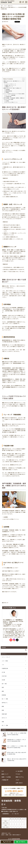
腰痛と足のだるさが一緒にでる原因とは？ (13, 88)
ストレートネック (6, 657)
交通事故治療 (5, 668)
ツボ (3, 664)
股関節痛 (4, 695)
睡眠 (3, 691)
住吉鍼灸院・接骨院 (6, 2)
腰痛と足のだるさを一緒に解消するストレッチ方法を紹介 (14, 81)
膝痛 (3, 710)
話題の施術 (4, 714)
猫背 (3, 687)
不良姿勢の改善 (8, 96)
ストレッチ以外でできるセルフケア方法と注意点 (14, 93)
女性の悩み (4, 676)
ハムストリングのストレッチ (11, 84)
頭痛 (3, 721)
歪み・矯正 (4, 683)
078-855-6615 (15, 791)
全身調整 (7, 100)
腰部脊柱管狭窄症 (9, 91)
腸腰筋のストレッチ (9, 86)
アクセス (18, 774)
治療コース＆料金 (6, 777)
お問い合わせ (19, 783)
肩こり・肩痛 (5, 699)
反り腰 (3, 672)
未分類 (3, 680)
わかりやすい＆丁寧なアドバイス (12, 102)
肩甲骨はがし (5, 702)
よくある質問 (19, 771)
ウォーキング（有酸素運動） (11, 95)
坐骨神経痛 (8, 89)
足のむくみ (5, 602)
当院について (4, 774)
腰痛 (3, 706)
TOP (2, 771)
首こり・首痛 (5, 725)
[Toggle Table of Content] (22, 79)
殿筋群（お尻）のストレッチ (11, 85)
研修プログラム (20, 777)
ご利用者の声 (4, 780)
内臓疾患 (7, 92)
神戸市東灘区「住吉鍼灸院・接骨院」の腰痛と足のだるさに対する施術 (14, 98)
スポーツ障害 (5, 661)
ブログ (17, 780)
